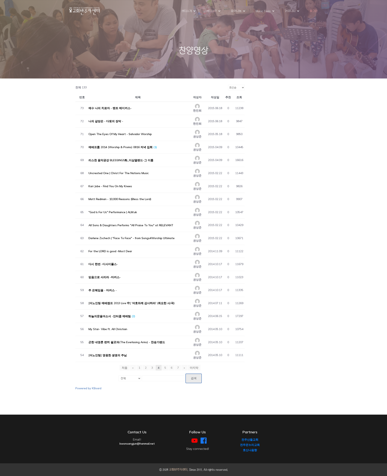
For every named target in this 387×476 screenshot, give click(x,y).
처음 (124, 368)
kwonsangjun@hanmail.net (137, 443)
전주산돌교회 (249, 439)
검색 (194, 378)
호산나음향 (250, 450)
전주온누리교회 (250, 445)
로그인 (314, 11)
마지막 (194, 368)
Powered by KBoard (88, 388)
